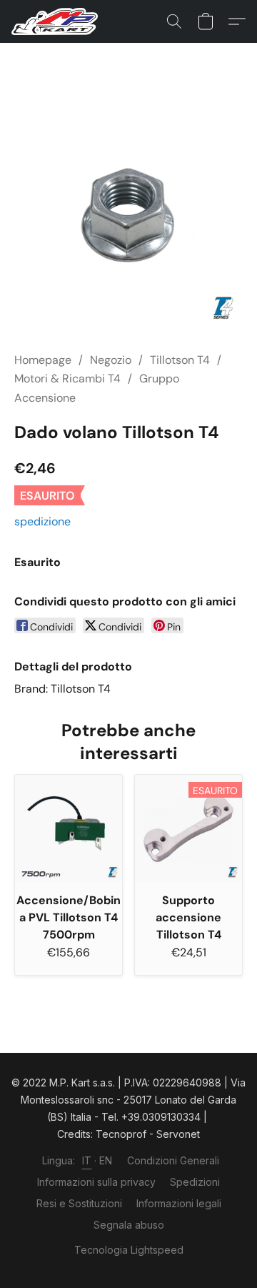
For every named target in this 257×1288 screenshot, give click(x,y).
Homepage (42, 359)
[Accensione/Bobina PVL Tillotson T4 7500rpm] (68, 828)
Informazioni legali (178, 1203)
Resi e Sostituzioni (79, 1203)
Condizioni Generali (173, 1160)
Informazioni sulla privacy (96, 1182)
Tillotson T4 (180, 359)
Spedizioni (195, 1182)
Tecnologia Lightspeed (128, 1250)
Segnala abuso (129, 1225)
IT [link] (87, 1160)
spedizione (42, 521)
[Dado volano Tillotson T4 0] (128, 214)
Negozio (110, 359)
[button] (57, 21)
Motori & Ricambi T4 (67, 378)
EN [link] (106, 1160)
